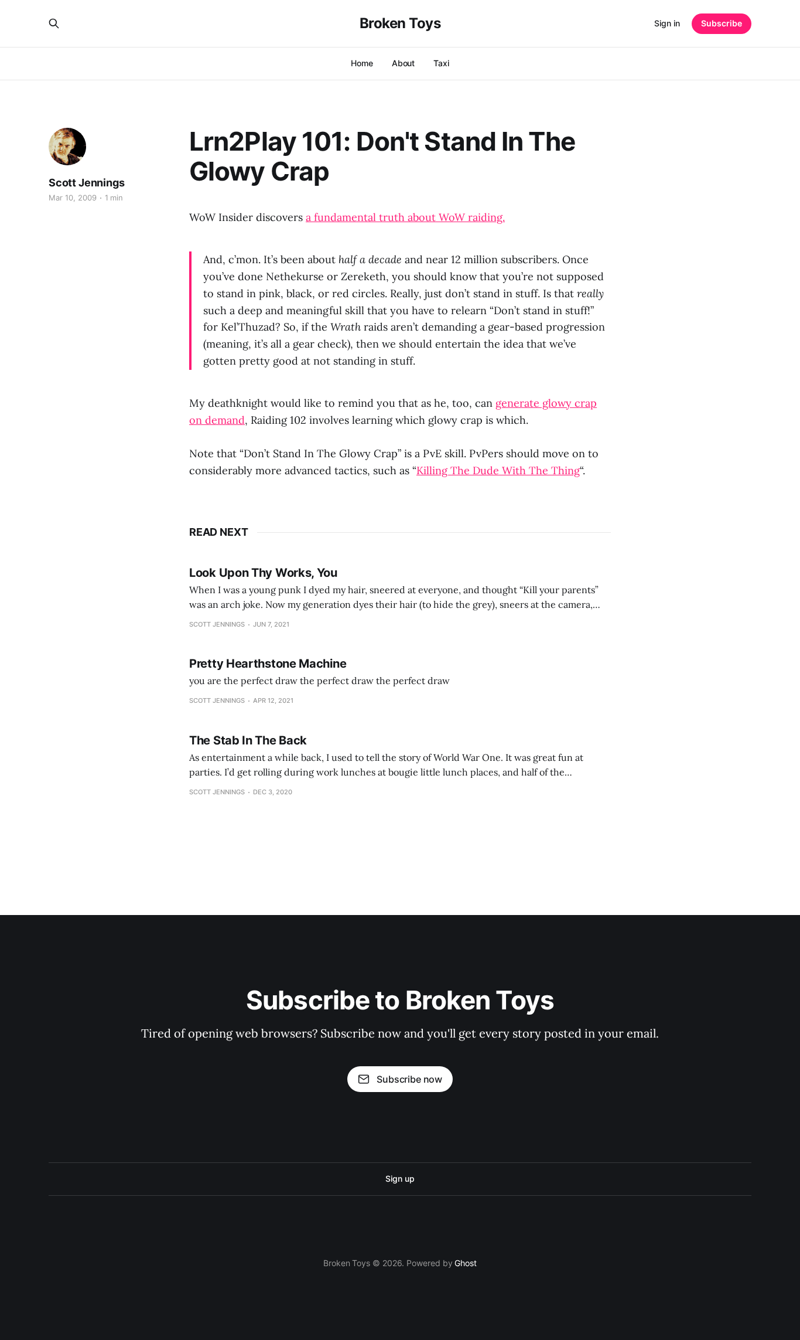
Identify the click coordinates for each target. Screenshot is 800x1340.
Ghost (465, 1263)
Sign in (667, 23)
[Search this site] (54, 23)
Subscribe (721, 23)
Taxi (441, 63)
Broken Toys (400, 23)
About (403, 63)
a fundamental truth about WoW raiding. (405, 217)
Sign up (399, 1178)
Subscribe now (409, 1079)
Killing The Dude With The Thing (498, 470)
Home (362, 63)
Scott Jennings (86, 182)
